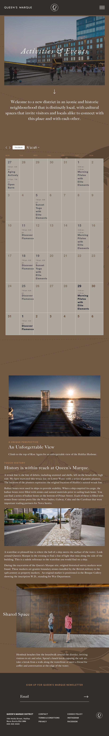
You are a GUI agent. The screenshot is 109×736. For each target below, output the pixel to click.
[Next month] (10, 147)
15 (79, 225)
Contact (43, 714)
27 (10, 162)
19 (37, 255)
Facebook (72, 721)
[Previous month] (6, 147)
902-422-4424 (13, 724)
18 (24, 255)
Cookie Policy (75, 714)
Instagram (73, 718)
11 (24, 225)
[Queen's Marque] (99, 718)
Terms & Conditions (49, 718)
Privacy (43, 721)
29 (79, 286)
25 (24, 286)
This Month (19, 147)
